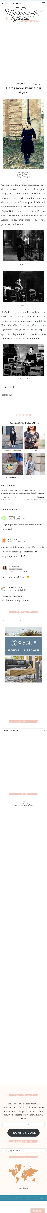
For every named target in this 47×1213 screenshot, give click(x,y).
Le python (35, 477)
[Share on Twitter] (11, 485)
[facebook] (9, 3)
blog (11, 490)
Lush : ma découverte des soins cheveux (36, 499)
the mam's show (15, 588)
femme (32, 490)
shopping (34, 493)
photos (16, 493)
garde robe (40, 490)
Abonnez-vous (23, 1132)
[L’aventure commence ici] (12, 437)
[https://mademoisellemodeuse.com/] (23, 14)
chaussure (17, 490)
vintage (41, 493)
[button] (44, 3)
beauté (6, 490)
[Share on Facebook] (9, 485)
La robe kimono (34, 451)
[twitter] (3, 3)
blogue (42, 325)
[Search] (24, 3)
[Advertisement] (23, 51)
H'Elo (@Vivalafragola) (19, 517)
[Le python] (34, 464)
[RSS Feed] (20, 3)
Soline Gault (14, 539)
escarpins (25, 490)
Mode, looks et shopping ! (30, 84)
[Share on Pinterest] (14, 485)
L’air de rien (8, 498)
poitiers (23, 493)
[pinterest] (13, 3)
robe (28, 493)
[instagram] (6, 3)
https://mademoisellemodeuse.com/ (26, 1198)
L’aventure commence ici (12, 451)
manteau (4, 493)
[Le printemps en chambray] (12, 464)
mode (11, 493)
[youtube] (17, 3)
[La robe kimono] (34, 437)
